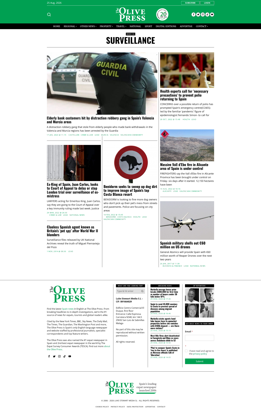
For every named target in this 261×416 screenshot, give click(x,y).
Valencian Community (132, 135)
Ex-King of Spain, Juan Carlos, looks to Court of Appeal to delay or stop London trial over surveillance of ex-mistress (73, 190)
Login (207, 2)
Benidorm (111, 217)
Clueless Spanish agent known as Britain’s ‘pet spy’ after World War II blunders (72, 231)
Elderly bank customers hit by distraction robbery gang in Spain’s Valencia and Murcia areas (100, 120)
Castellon (74, 135)
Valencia (114, 135)
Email (189, 331)
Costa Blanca (125, 217)
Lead (97, 135)
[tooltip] (193, 14)
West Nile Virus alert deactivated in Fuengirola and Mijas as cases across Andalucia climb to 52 (164, 338)
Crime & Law (87, 135)
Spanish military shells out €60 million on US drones (182, 245)
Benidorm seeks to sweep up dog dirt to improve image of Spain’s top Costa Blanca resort (130, 190)
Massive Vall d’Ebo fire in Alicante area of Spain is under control (184, 166)
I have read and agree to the (201, 352)
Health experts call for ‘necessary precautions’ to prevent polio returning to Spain (184, 95)
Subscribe (190, 2)
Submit (199, 361)
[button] (142, 291)
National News (77, 215)
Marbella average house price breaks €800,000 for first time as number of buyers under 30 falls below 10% (164, 293)
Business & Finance (172, 266)
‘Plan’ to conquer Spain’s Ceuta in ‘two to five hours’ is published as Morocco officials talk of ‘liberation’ (164, 351)
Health (186, 119)
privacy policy (200, 353)
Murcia (104, 135)
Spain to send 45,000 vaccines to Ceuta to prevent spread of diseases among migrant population (163, 307)
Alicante (167, 191)
